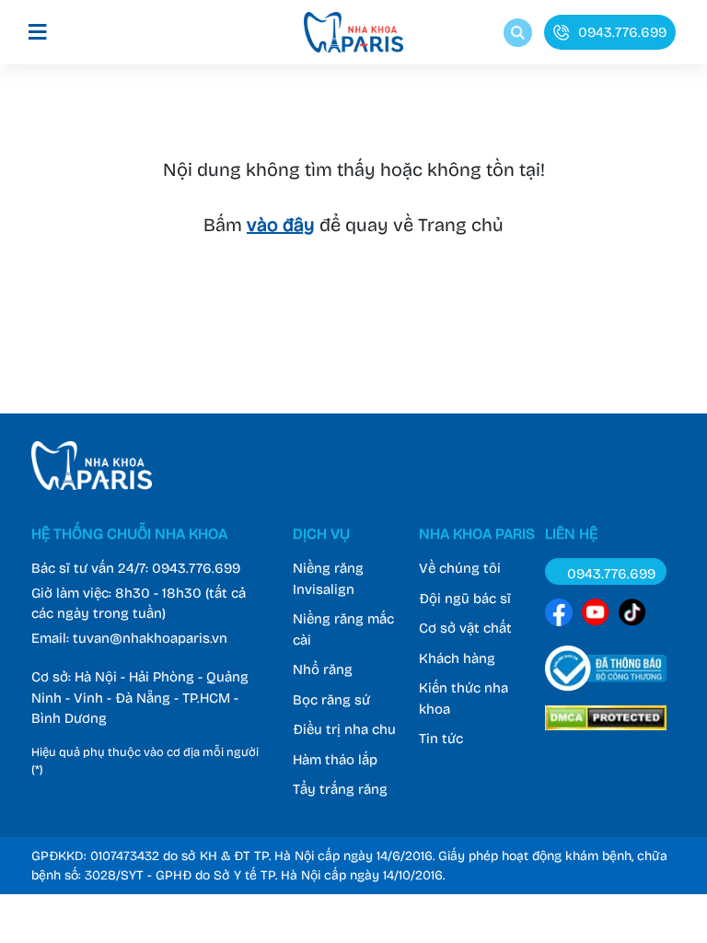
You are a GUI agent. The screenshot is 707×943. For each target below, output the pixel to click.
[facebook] (559, 616)
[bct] (605, 694)
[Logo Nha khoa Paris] (91, 485)
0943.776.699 (196, 568)
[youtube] (595, 616)
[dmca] (605, 733)
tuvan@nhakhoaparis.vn (150, 638)
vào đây (281, 225)
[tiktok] (632, 616)
